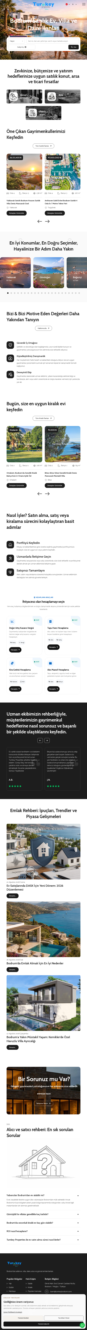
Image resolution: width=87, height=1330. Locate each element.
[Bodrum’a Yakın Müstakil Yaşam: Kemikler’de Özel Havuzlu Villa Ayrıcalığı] (43, 1003)
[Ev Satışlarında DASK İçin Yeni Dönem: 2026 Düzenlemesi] (43, 851)
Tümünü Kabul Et (43, 1324)
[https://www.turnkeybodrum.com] (43, 6)
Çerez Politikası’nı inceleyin (13, 1312)
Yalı (10, 1284)
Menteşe (12, 1291)
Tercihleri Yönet (63, 1318)
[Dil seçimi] (67, 4)
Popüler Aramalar (34, 1291)
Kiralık (30, 1287)
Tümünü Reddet (23, 1318)
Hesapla (14, 650)
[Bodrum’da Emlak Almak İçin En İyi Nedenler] (43, 929)
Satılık (30, 1284)
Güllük (11, 1287)
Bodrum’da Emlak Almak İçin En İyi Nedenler (35, 963)
